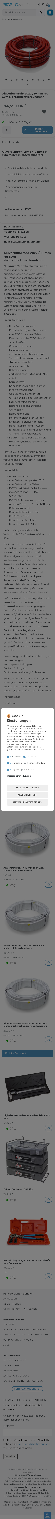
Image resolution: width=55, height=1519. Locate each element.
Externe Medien (37, 763)
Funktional (31, 769)
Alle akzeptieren (27, 787)
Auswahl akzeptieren (27, 802)
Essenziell (16, 756)
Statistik (32, 756)
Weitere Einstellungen (19, 776)
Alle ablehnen (27, 795)
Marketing (17, 763)
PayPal (15, 769)
